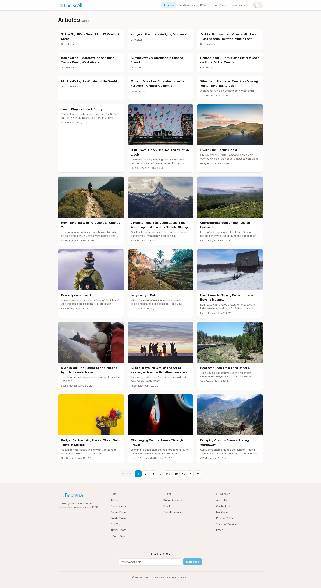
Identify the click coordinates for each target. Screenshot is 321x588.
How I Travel (219, 5)
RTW (203, 5)
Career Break (118, 512)
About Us (221, 500)
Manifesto (238, 5)
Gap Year (116, 524)
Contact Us (223, 506)
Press (219, 530)
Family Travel (118, 518)
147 (168, 473)
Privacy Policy (225, 518)
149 (183, 473)
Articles (169, 5)
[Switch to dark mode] (258, 5)
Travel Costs (118, 530)
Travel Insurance (173, 512)
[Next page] (190, 473)
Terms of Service (226, 524)
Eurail (166, 506)
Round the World (173, 500)
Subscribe (192, 561)
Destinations (187, 5)
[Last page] (197, 473)
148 (175, 473)
